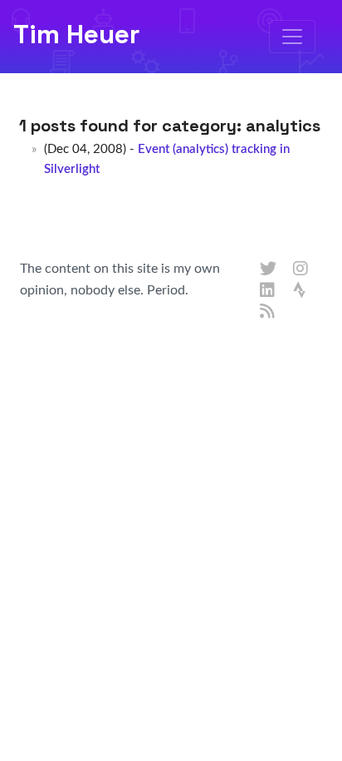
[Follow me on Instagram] (301, 269)
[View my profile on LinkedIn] (268, 291)
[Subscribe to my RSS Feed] (268, 312)
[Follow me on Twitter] (268, 269)
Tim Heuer (76, 34)
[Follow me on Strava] (301, 291)
